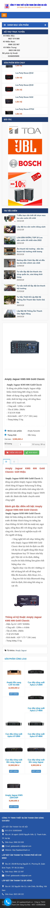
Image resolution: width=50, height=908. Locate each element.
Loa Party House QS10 (24, 80)
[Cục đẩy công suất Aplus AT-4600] (36, 723)
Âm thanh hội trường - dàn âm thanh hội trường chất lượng (30, 250)
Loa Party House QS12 (24, 68)
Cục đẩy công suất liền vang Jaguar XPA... (14, 762)
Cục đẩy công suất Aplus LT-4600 (36, 709)
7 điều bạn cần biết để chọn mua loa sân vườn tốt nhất (31, 216)
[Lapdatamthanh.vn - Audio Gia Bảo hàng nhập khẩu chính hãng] (25, 6)
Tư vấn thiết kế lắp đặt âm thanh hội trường (31, 287)
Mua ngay (33, 452)
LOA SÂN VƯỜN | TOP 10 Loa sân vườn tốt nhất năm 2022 (29, 238)
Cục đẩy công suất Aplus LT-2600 (36, 683)
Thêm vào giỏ (15, 452)
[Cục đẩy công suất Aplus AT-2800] (14, 723)
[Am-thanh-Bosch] (25, 163)
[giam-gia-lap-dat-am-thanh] (25, 189)
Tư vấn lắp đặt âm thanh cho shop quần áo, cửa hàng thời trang (29, 274)
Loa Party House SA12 (24, 92)
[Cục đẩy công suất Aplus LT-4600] (36, 698)
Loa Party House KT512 (25, 104)
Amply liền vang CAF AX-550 (14, 683)
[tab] (6, 461)
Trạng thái (12, 435)
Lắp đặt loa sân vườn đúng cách (31, 227)
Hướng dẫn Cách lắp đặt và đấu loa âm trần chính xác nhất (31, 261)
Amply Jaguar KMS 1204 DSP (14, 796)
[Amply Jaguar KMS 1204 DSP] (14, 784)
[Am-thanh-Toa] (25, 130)
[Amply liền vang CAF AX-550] (14, 672)
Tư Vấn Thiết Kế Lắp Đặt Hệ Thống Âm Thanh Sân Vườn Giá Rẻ (31, 299)
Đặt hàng (14, 694)
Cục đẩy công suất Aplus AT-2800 (14, 735)
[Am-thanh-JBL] (25, 146)
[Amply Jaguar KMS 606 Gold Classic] (25, 346)
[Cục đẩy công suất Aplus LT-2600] (36, 672)
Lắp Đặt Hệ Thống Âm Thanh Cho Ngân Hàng (29, 312)
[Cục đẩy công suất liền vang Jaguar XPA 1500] (36, 749)
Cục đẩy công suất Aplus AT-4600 (36, 735)
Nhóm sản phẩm (15, 431)
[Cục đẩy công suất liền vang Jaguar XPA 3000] (14, 749)
